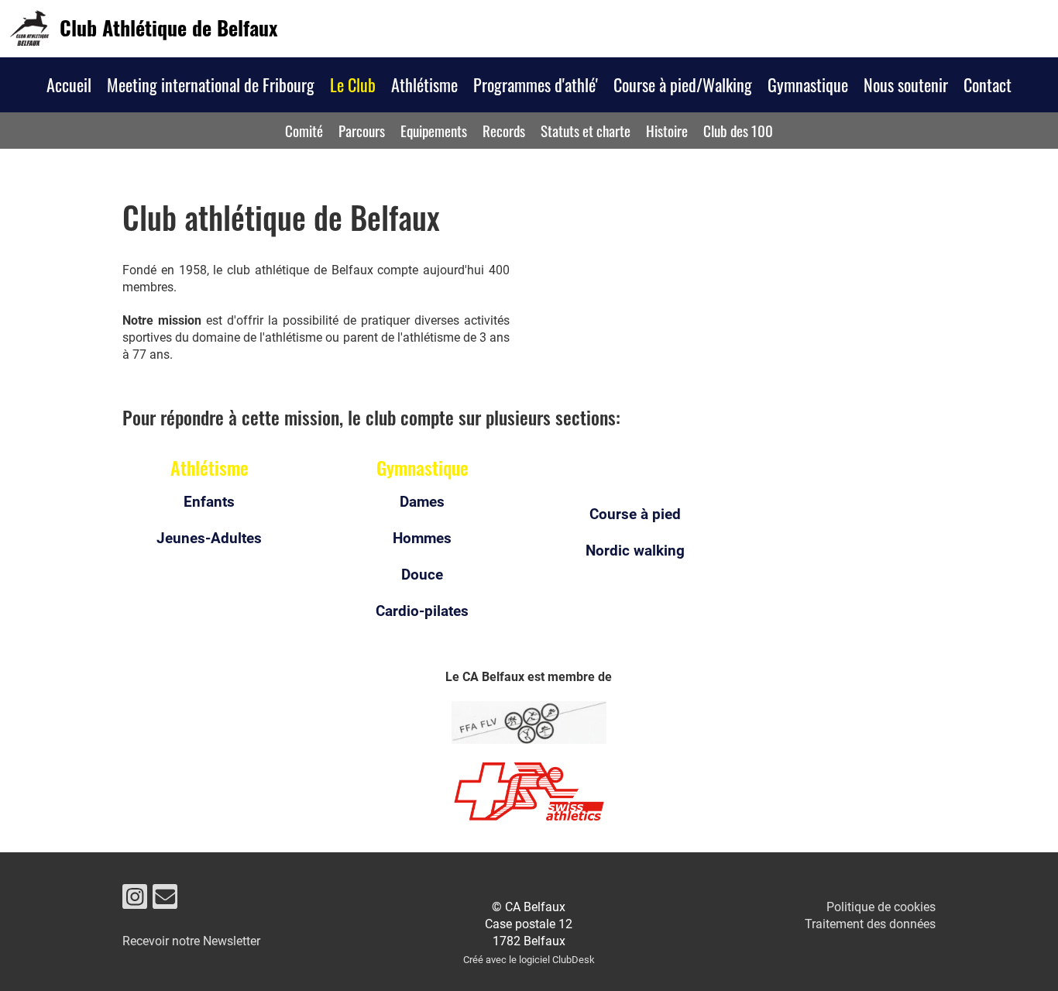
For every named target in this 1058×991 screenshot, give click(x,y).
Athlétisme (424, 84)
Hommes (422, 538)
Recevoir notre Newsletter (191, 941)
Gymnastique (808, 84)
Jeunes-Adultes (209, 538)
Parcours (361, 130)
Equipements (433, 130)
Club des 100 (738, 130)
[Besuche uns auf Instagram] (134, 900)
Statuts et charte (585, 130)
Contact (988, 84)
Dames (422, 502)
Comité (304, 130)
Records (504, 130)
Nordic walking (635, 550)
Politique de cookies (881, 907)
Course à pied (635, 514)
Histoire (667, 130)
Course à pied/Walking (682, 84)
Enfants (209, 502)
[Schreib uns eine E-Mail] (165, 900)
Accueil (68, 84)
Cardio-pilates (422, 611)
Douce (422, 574)
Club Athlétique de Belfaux (168, 28)
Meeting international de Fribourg (210, 84)
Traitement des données (870, 924)
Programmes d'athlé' (535, 84)
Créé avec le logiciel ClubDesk (529, 959)
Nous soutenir (906, 84)
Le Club (353, 84)
